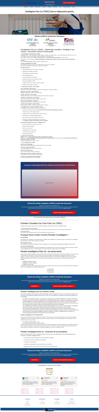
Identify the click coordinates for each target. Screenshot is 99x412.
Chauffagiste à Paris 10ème (39, 393)
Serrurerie (44, 7)
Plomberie (31, 7)
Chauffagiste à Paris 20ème (69, 393)
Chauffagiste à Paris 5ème (25, 393)
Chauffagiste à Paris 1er (24, 388)
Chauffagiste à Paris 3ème (25, 391)
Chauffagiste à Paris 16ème (69, 388)
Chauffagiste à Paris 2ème (25, 389)
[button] (21, 382)
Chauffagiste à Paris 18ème (69, 391)
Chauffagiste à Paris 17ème (69, 389)
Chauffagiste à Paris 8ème (39, 391)
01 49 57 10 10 (27, 136)
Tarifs (60, 7)
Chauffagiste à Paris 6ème (39, 388)
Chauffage (49, 7)
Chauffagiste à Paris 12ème (54, 389)
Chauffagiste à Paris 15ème (54, 393)
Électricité (26, 7)
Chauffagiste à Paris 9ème (39, 392)
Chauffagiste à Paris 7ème (39, 389)
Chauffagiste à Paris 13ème (54, 391)
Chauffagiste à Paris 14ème (54, 392)
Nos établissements (66, 7)
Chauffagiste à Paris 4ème (25, 392)
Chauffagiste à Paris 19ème (69, 392)
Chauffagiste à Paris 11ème (54, 388)
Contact (73, 7)
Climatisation (55, 7)
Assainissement (38, 7)
